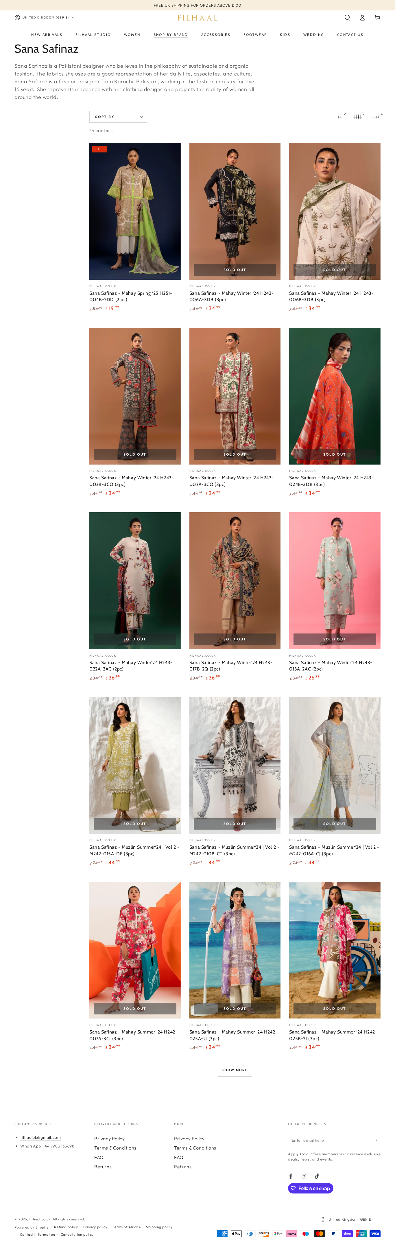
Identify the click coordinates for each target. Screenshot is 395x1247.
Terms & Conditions (115, 1148)
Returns (103, 1166)
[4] (375, 117)
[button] (347, 17)
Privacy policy (95, 1227)
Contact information (37, 1234)
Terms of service (127, 1227)
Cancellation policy (77, 1234)
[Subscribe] (377, 1140)
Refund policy (66, 1227)
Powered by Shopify (31, 1227)
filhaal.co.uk (40, 1219)
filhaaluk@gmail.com (40, 1137)
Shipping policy (159, 1227)
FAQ (99, 1157)
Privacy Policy (109, 1138)
